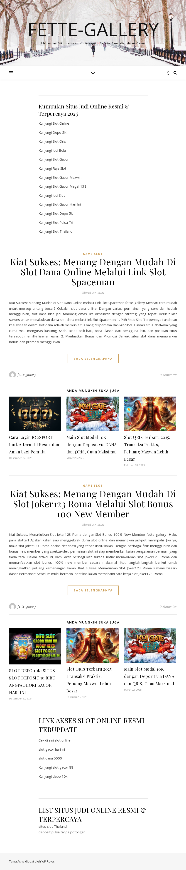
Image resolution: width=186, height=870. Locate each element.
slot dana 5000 (50, 758)
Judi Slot (59, 195)
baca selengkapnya (93, 359)
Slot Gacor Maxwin (67, 177)
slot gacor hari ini (52, 749)
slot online (63, 740)
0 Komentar (168, 374)
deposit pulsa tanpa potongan (62, 832)
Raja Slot (59, 168)
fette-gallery (27, 374)
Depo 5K (59, 132)
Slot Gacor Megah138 (69, 186)
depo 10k (60, 776)
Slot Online (61, 123)
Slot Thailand (62, 231)
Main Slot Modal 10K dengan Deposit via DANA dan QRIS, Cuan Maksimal (91, 445)
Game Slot (93, 254)
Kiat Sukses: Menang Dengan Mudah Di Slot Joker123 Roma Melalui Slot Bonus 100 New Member (93, 504)
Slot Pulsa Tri (63, 222)
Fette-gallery (93, 29)
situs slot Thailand (53, 826)
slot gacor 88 (63, 767)
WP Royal (48, 861)
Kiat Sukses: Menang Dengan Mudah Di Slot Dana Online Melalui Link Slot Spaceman (93, 272)
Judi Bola (59, 150)
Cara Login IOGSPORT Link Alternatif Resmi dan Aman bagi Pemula (34, 445)
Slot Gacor (61, 159)
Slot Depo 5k (63, 213)
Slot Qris (59, 141)
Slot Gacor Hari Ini (67, 204)
